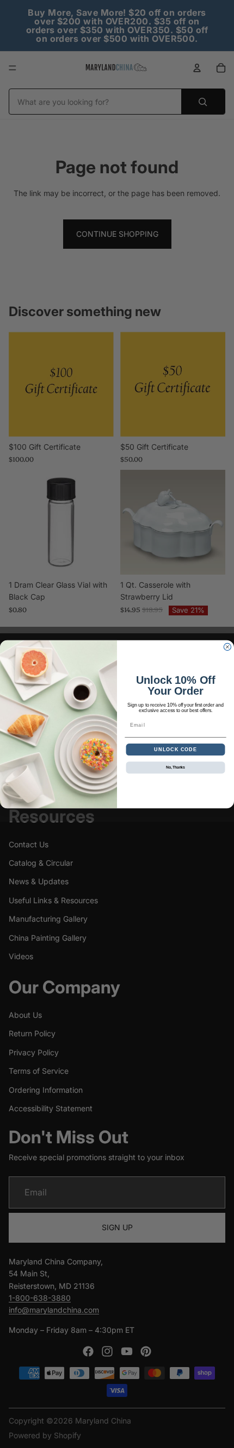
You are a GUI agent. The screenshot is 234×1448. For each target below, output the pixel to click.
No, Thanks (175, 767)
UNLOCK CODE (175, 749)
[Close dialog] (227, 646)
